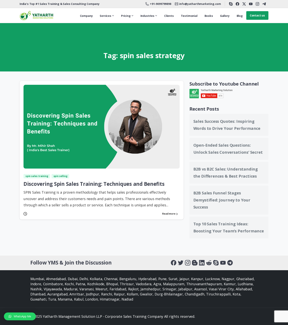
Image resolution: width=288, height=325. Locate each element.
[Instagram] (257, 4)
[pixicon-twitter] (180, 262)
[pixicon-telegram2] (230, 262)
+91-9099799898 (160, 4)
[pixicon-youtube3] (222, 262)
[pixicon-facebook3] (173, 262)
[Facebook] (237, 4)
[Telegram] (264, 4)
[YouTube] (250, 4)
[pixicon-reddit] (208, 262)
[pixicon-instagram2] (187, 262)
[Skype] (230, 4)
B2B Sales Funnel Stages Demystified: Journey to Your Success (221, 200)
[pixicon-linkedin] (201, 262)
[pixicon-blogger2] (194, 262)
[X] (244, 4)
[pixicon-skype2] (215, 262)
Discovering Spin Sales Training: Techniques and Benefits (94, 183)
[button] (20, 316)
